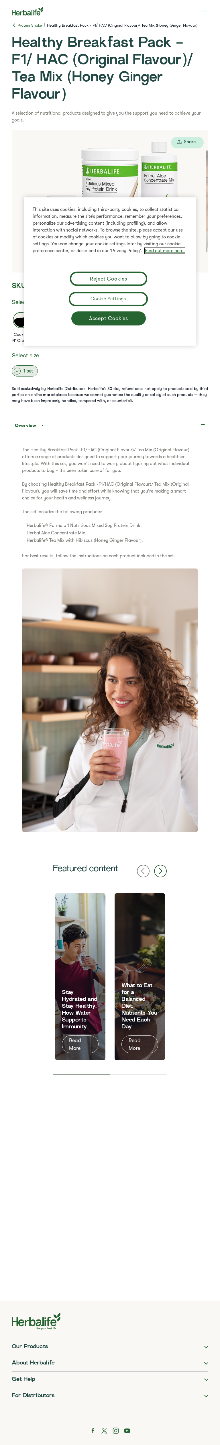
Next (160, 871)
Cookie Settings (108, 298)
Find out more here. (165, 250)
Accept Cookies (108, 318)
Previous (143, 871)
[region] (110, 271)
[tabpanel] (80, 976)
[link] (204, 11)
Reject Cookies (108, 279)
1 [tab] (81, 1074)
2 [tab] (138, 1074)
